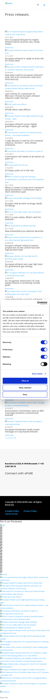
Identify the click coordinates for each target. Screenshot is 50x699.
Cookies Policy (12, 511)
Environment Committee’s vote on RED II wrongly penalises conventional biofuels (24, 412)
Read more (9, 47)
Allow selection (25, 388)
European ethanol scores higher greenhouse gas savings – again (21, 125)
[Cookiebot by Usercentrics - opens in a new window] (37, 303)
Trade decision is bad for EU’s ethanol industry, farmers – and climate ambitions (24, 142)
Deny (25, 395)
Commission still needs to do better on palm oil (24, 157)
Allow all (25, 381)
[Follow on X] (8, 482)
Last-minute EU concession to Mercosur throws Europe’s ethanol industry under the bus (22, 95)
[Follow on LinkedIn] (24, 482)
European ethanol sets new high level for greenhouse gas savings (23, 265)
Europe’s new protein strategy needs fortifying (23, 204)
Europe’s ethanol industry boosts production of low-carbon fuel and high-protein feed (22, 247)
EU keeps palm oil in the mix (19, 170)
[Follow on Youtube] (16, 482)
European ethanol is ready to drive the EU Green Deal (24, 59)
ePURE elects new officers (18, 109)
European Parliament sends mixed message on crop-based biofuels (22, 430)
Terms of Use (11, 514)
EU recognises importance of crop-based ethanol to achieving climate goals (22, 282)
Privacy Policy (30, 511)
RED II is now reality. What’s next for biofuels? (23, 218)
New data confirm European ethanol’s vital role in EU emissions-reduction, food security (24, 77)
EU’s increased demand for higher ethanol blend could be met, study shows (22, 41)
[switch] (44, 349)
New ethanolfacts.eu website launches (24, 231)
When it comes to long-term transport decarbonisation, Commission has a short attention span (24, 189)
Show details (37, 374)
